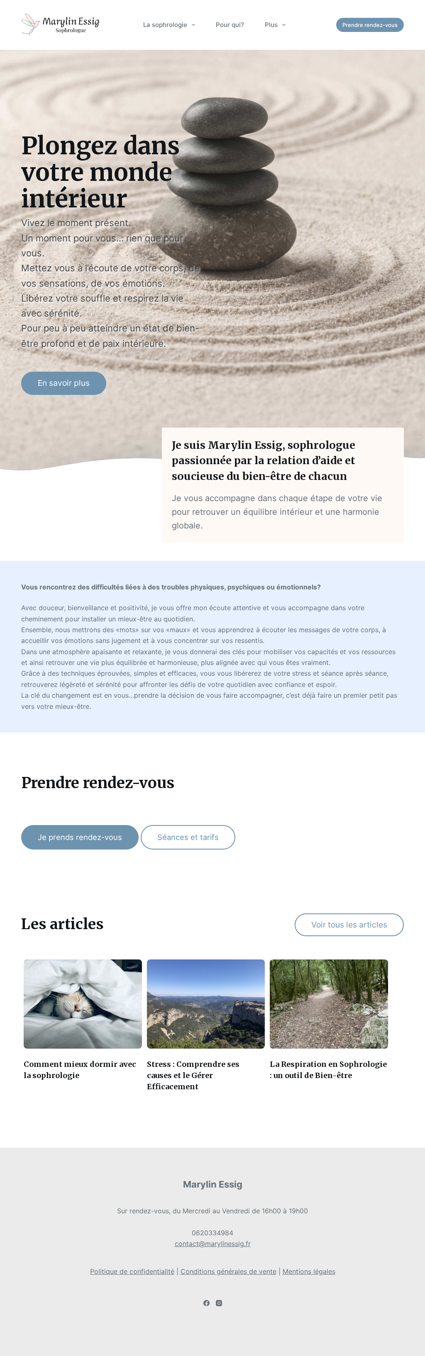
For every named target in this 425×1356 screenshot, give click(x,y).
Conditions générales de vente (228, 1271)
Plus (271, 25)
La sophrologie (165, 25)
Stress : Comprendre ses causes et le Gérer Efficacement (193, 1075)
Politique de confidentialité (132, 1271)
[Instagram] (219, 1303)
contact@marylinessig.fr (213, 1243)
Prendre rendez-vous (370, 25)
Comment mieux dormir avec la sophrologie (80, 1069)
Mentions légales (309, 1271)
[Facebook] (206, 1303)
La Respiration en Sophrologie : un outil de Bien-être (328, 1069)
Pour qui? (230, 25)
